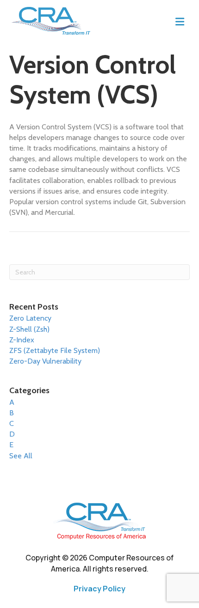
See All (20, 455)
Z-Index (21, 339)
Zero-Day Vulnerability (45, 361)
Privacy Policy (99, 589)
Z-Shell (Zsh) (29, 329)
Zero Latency (30, 318)
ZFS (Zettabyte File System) (54, 350)
